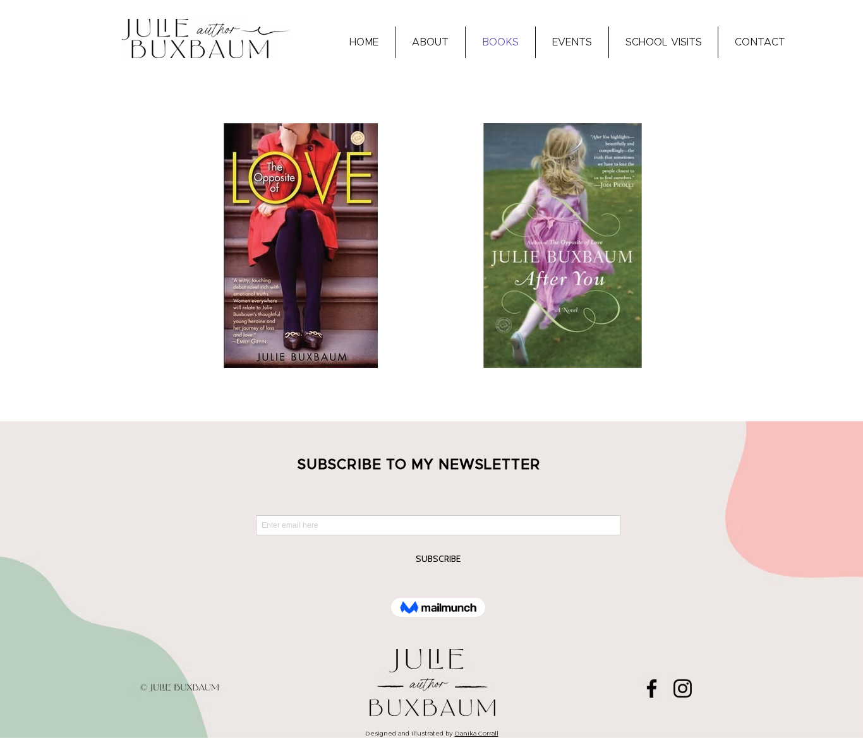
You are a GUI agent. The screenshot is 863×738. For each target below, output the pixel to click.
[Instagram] (682, 688)
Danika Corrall (476, 733)
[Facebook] (651, 688)
